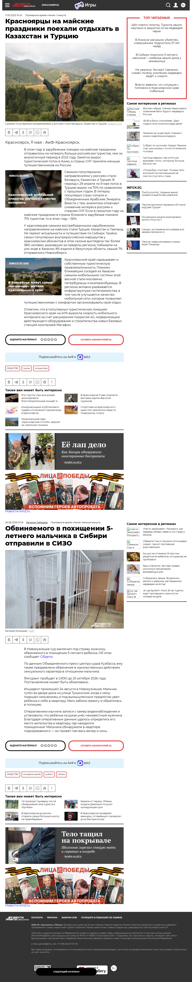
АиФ (31, 630)
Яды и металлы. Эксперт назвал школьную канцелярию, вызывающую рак (161, 568)
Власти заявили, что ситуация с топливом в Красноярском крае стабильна (157, 88)
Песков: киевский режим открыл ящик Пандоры (161, 243)
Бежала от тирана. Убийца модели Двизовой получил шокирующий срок (96, 804)
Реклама (52, 917)
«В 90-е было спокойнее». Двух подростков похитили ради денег (162, 122)
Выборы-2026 (69, 917)
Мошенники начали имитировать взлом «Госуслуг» (161, 218)
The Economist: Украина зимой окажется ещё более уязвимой (160, 193)
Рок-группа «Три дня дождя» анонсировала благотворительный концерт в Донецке (31, 399)
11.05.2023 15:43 (13, 15)
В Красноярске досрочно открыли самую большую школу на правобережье (40, 816)
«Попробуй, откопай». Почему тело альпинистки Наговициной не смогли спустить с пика (163, 173)
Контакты (37, 917)
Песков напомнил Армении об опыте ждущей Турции (163, 206)
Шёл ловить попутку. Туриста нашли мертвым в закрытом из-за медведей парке (157, 28)
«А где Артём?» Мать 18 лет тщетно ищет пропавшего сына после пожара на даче (163, 593)
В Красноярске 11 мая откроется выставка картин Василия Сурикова (99, 398)
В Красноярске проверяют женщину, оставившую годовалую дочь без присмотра (101, 816)
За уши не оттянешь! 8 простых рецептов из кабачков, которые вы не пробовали (165, 556)
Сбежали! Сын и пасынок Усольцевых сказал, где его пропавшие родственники (165, 544)
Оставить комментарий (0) (96, 339)
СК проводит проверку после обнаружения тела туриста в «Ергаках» (38, 804)
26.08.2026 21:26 (14, 522)
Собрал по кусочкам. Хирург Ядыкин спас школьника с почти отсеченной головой (164, 148)
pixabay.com (115, 123)
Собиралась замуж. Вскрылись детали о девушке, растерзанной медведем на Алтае (162, 581)
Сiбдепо (46, 656)
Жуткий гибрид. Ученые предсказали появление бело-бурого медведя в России (165, 111)
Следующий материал (66, 972)
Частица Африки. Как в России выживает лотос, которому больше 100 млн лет (163, 160)
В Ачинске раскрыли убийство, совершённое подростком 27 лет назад (157, 43)
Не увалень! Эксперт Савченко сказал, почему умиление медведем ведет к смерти (157, 73)
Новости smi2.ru (17, 511)
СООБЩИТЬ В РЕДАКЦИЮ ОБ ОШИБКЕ (101, 917)
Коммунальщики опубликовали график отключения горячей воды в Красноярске (41, 410)
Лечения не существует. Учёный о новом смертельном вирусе (162, 134)
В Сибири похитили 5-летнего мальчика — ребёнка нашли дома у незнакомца (156, 58)
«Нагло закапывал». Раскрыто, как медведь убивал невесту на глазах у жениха (164, 531)
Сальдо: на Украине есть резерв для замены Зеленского (163, 230)
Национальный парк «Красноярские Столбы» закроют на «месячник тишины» (40, 422)
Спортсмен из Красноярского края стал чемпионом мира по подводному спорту (98, 410)
